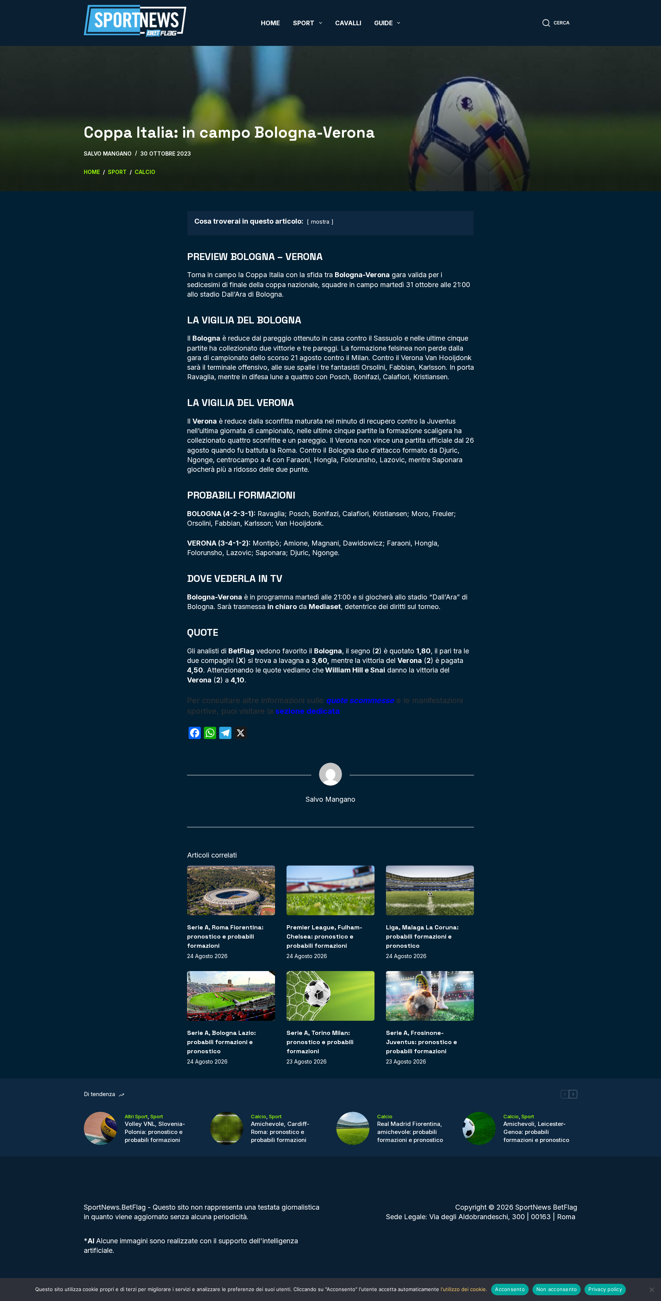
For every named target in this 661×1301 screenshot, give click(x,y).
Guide (383, 23)
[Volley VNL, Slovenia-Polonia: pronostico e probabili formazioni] (100, 1128)
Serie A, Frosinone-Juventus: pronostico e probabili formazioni (421, 1042)
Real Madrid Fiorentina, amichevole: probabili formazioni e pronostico (410, 1131)
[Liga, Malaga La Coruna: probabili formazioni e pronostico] (430, 890)
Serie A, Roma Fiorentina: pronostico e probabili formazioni (225, 936)
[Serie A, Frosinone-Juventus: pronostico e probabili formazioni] (430, 995)
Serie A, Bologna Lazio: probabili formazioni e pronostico (221, 1042)
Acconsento (510, 1289)
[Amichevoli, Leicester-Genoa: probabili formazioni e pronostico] (479, 1128)
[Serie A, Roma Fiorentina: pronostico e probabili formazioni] (231, 890)
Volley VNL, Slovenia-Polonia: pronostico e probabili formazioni (155, 1131)
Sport (303, 23)
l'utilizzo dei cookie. (464, 1289)
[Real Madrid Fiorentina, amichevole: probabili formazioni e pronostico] (353, 1128)
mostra (320, 221)
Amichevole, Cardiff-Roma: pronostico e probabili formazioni (280, 1131)
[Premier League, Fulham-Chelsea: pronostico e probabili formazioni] (330, 890)
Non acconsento (556, 1289)
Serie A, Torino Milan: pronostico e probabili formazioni (320, 1042)
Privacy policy (605, 1289)
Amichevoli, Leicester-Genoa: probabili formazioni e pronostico (536, 1131)
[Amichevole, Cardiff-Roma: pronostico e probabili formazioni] (226, 1128)
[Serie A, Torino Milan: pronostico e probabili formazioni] (330, 995)
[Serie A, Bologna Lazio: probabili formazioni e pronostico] (231, 995)
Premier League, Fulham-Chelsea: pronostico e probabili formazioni (324, 936)
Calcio (258, 1116)
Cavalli (348, 23)
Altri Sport (136, 1116)
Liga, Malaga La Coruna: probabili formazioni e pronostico (422, 936)
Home (270, 23)
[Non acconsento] (651, 1289)
